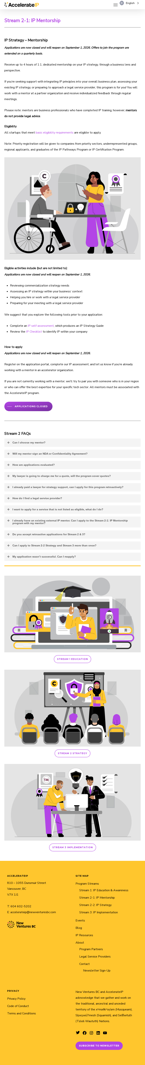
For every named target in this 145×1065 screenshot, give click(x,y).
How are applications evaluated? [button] (33, 464)
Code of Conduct (18, 1006)
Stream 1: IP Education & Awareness (103, 890)
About (80, 943)
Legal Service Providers (95, 957)
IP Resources (84, 935)
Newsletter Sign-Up (96, 970)
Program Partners (91, 949)
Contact (84, 964)
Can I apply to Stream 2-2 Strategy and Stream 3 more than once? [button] (54, 545)
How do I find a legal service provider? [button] (37, 498)
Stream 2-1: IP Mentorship (97, 898)
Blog (79, 928)
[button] (115, 5)
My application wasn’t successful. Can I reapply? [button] (44, 556)
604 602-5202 (21, 906)
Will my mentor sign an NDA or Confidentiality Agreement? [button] (50, 453)
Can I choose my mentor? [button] (29, 442)
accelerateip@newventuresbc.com (33, 912)
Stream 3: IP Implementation (98, 912)
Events (80, 920)
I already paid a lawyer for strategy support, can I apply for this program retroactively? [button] (67, 487)
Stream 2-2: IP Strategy (95, 905)
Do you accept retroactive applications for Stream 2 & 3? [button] (48, 534)
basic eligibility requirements (54, 133)
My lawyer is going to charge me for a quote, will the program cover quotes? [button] (61, 475)
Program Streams (87, 884)
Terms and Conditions (21, 1013)
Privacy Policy (16, 999)
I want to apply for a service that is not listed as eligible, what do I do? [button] (57, 509)
